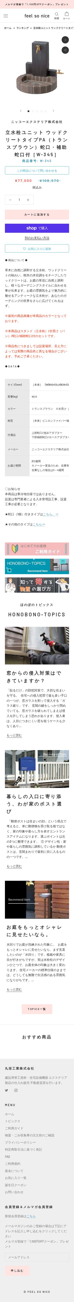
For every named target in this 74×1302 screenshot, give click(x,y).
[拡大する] (65, 39)
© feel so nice (37, 1291)
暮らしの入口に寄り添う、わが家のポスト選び (34, 804)
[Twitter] (6, 1090)
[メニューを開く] (6, 15)
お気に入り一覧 (16, 1178)
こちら (31, 1216)
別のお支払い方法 (37, 238)
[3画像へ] (37, 111)
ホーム (8, 27)
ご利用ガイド (14, 1128)
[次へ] (53, 111)
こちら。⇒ (50, 514)
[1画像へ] (28, 111)
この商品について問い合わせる (37, 170)
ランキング (22, 27)
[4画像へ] (41, 111)
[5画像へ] (46, 111)
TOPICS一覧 (37, 1009)
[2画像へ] (33, 111)
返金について (14, 1171)
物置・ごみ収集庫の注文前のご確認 (29, 1135)
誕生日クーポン (16, 1185)
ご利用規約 (12, 1163)
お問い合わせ (14, 1192)
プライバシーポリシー (20, 1142)
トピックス (12, 1121)
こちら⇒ (39, 524)
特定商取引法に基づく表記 (23, 1149)
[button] (37, 248)
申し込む (17, 1270)
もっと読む (14, 735)
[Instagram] (15, 1090)
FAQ (7, 1156)
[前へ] (20, 111)
